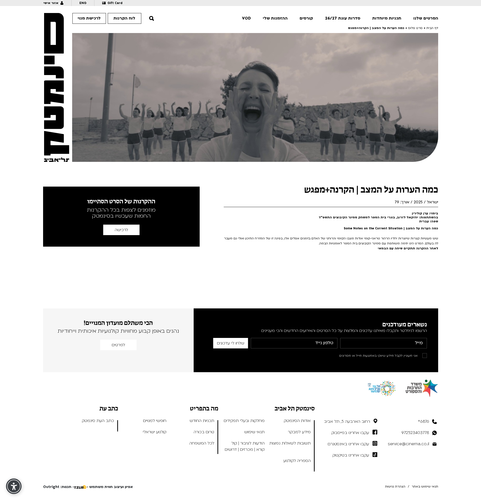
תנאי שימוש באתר (425, 486)
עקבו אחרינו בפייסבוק (350, 432)
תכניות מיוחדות (386, 18)
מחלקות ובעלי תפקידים (244, 420)
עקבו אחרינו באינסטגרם (348, 444)
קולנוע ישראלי (154, 432)
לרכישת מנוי (89, 18)
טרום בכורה (204, 432)
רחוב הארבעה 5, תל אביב (347, 421)
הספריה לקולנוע (297, 460)
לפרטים (118, 345)
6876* (423, 421)
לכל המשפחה (201, 443)
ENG (82, 3)
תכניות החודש (202, 420)
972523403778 (415, 432)
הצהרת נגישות (395, 486)
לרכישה (121, 230)
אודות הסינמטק (297, 420)
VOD (246, 18)
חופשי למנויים (154, 420)
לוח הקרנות (124, 18)
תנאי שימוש (254, 432)
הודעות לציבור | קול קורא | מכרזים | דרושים (245, 446)
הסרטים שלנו (425, 18)
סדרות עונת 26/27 (342, 18)
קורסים (306, 18)
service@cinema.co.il (408, 444)
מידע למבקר (299, 432)
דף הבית (432, 28)
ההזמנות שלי (275, 18)
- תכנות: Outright (58, 486)
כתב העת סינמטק (98, 420)
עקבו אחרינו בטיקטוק (350, 455)
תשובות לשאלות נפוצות (290, 443)
